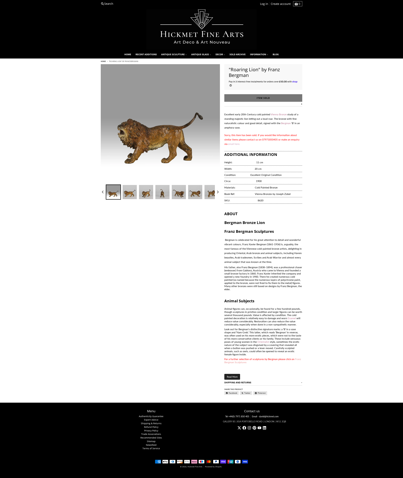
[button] (113, 192)
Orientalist (263, 341)
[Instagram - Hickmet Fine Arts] (249, 428)
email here (233, 143)
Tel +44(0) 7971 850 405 (237, 416)
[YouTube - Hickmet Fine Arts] (259, 428)
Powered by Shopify (213, 466)
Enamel (292, 318)
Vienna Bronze (279, 114)
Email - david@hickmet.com (265, 416)
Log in (264, 4)
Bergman (286, 123)
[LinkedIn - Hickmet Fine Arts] (264, 428)
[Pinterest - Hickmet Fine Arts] (254, 428)
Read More (232, 376)
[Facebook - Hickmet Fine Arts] (244, 428)
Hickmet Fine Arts (194, 466)
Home (103, 61)
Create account (281, 4)
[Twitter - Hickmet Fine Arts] (239, 428)
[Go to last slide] (103, 192)
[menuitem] (127, 54)
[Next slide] (218, 192)
